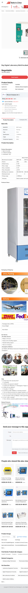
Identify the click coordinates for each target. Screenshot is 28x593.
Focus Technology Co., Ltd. (18, 587)
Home (2, 10)
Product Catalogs (22, 536)
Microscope (4, 539)
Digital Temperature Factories (9, 571)
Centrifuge (17, 539)
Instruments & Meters (10, 10)
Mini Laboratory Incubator (9, 575)
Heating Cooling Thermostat (9, 561)
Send (14, 452)
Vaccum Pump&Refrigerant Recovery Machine (8, 542)
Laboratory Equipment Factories (10, 568)
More (2, 581)
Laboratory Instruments (20, 10)
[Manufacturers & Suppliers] (14, 2)
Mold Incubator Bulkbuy (8, 579)
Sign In (3, 113)
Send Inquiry (14, 77)
